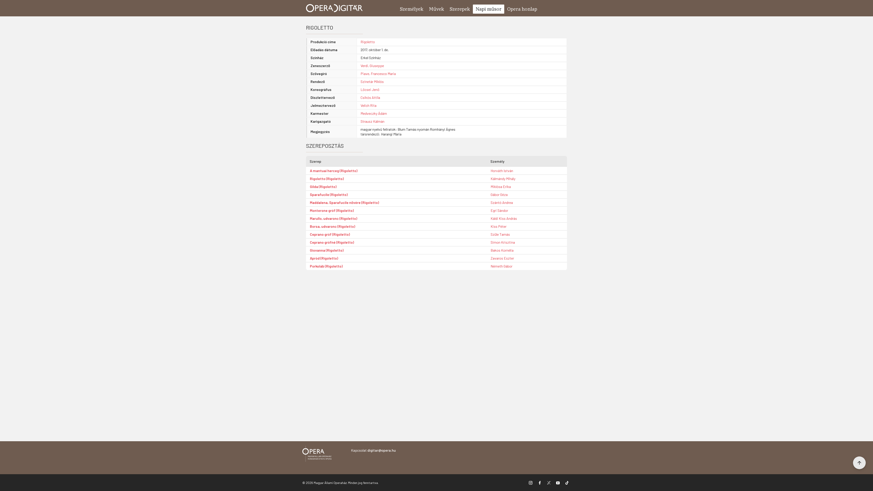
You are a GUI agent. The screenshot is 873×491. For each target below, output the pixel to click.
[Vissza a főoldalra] (316, 454)
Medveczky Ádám (374, 113)
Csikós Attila (370, 97)
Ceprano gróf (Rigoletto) (330, 234)
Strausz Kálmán (372, 121)
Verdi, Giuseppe (372, 65)
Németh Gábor (501, 266)
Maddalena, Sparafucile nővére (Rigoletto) (344, 202)
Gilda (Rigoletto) (323, 186)
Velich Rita (368, 105)
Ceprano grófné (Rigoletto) (332, 242)
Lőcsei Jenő (370, 89)
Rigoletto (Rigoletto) (327, 178)
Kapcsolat (373, 450)
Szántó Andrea (502, 202)
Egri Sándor (499, 210)
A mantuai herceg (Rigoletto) (333, 170)
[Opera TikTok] (567, 482)
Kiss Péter (499, 226)
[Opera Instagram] (530, 482)
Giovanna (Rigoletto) (327, 250)
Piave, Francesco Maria (378, 73)
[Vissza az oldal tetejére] (859, 462)
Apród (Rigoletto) (324, 258)
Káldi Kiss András (504, 218)
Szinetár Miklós (372, 81)
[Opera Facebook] (539, 482)
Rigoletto (368, 42)
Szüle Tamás (500, 234)
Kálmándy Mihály (503, 178)
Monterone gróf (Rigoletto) (332, 210)
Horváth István (502, 170)
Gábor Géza (499, 194)
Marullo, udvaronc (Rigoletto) (333, 218)
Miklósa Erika (501, 186)
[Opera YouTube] (558, 482)
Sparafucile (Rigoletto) (329, 194)
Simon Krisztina (503, 242)
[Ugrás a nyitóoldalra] (334, 8)
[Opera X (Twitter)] (548, 482)
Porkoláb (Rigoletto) (326, 266)
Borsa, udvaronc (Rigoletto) (332, 226)
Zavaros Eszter (502, 258)
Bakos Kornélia (502, 250)
